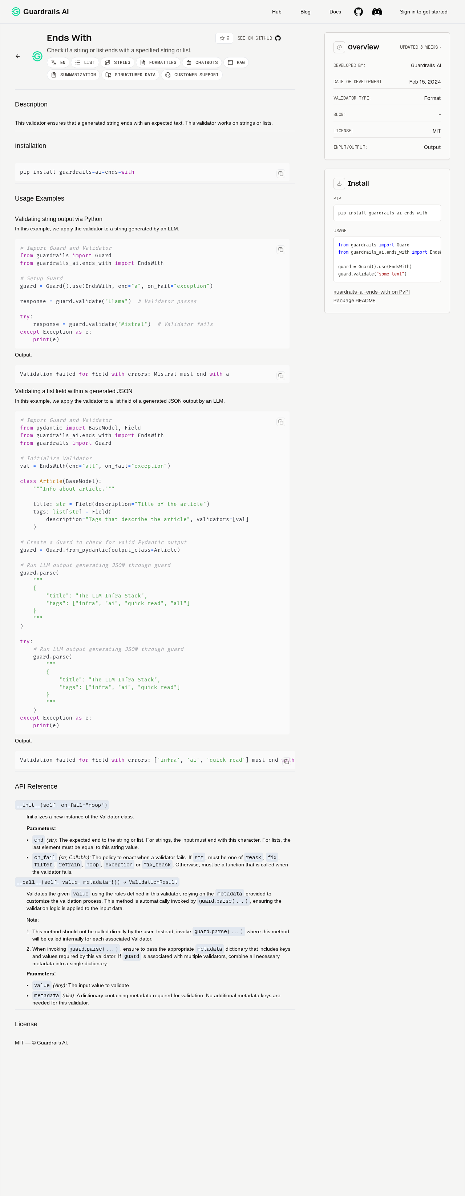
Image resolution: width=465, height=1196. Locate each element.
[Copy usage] (433, 244)
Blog (305, 12)
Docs (335, 12)
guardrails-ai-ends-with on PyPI (371, 292)
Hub (277, 12)
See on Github (255, 38)
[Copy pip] (433, 213)
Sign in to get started (424, 12)
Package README (354, 300)
